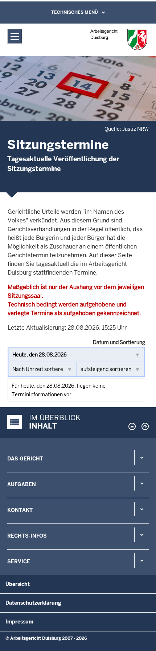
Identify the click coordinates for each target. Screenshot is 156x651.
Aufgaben (21, 484)
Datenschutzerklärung (33, 603)
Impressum (19, 621)
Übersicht (17, 584)
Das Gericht (25, 458)
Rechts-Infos (27, 536)
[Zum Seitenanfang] (143, 426)
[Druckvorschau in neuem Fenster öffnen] (130, 426)
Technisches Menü (74, 12)
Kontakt (20, 510)
